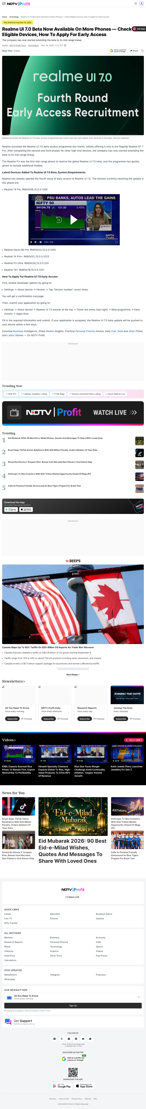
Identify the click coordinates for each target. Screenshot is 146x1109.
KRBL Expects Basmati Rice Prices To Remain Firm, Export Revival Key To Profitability (18, 769)
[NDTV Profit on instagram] (69, 1039)
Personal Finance (85, 331)
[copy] (142, 50)
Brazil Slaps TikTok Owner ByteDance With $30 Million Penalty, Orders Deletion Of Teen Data (16, 823)
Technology (33, 45)
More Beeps (72, 674)
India (98, 942)
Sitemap (88, 1099)
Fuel (113, 331)
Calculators (10, 960)
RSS (95, 1099)
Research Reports (87, 708)
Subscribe (12, 719)
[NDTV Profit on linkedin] (76, 1039)
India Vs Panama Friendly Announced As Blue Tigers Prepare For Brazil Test (124, 855)
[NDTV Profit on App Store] (84, 1085)
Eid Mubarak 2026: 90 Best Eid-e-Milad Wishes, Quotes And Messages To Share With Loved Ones (72, 851)
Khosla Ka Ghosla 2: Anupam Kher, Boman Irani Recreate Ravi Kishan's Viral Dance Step (18, 855)
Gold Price (9, 955)
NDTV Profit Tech (18, 45)
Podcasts (101, 974)
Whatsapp (9, 979)
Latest (11, 335)
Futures (54, 918)
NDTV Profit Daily (50, 708)
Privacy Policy (77, 1099)
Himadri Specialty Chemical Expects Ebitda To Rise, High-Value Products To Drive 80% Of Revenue (54, 771)
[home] (18, 3)
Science (54, 951)
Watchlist (55, 914)
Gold (120, 331)
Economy (101, 937)
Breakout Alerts (104, 914)
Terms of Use (64, 1099)
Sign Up (73, 1005)
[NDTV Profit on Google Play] (61, 1085)
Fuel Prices (101, 955)
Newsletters (10, 974)
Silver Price (56, 955)
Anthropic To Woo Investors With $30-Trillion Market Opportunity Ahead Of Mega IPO (125, 823)
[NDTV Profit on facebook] (55, 1039)
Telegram (55, 974)
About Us (52, 1099)
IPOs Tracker (11, 923)
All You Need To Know (17, 708)
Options (100, 918)
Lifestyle (8, 951)
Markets (8, 937)
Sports (99, 946)
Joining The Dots (123, 708)
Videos (99, 951)
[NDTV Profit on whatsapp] (90, 1039)
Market (50, 331)
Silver (132, 331)
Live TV (8, 918)
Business (18, 331)
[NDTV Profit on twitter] (62, 1039)
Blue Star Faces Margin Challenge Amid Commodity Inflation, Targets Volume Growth (89, 771)
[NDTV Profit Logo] (73, 889)
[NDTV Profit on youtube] (83, 1039)
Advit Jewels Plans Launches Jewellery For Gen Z (126, 768)
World (7, 946)
